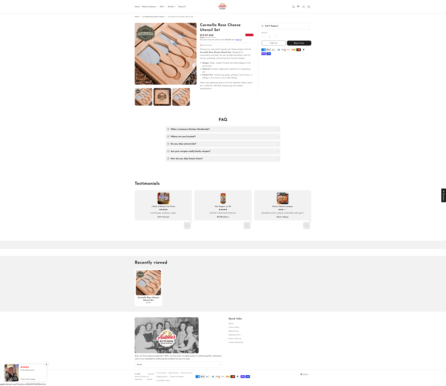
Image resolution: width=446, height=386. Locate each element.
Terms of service (186, 373)
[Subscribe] (220, 364)
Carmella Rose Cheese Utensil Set (180, 16)
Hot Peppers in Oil (223, 206)
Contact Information (236, 342)
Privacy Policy (234, 327)
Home (137, 16)
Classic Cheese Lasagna (282, 206)
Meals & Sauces (148, 6)
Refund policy (174, 373)
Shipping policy (162, 376)
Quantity (264, 33)
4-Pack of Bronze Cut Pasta (163, 206)
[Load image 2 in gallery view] (162, 97)
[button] (293, 6)
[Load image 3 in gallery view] (181, 97)
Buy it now (299, 43)
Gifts (162, 6)
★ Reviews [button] (443, 195)
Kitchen (171, 6)
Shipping (202, 37)
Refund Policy (234, 331)
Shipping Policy (235, 335)
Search (231, 323)
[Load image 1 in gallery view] (143, 97)
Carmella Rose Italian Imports (153, 16)
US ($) (305, 374)
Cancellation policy (163, 380)
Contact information (177, 376)
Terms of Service (235, 338)
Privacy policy (161, 373)
